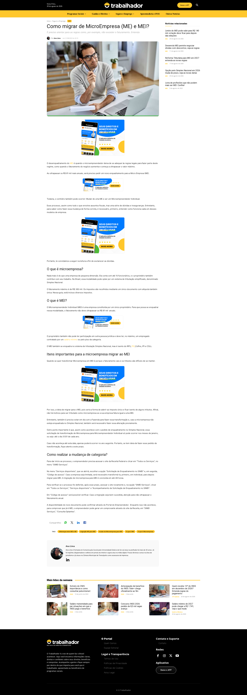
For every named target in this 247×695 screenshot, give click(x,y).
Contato (162, 643)
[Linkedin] (68, 560)
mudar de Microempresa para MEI (110, 531)
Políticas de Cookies (113, 668)
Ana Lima (57, 38)
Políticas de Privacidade (115, 663)
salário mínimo (70, 339)
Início (49, 21)
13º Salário (175, 597)
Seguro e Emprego (59, 21)
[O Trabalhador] (123, 5)
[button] (197, 5)
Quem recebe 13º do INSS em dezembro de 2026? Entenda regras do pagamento (184, 590)
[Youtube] (177, 656)
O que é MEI (130, 531)
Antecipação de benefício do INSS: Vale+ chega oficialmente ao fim (132, 588)
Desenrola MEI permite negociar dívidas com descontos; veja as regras (182, 46)
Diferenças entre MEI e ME (68, 531)
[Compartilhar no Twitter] (71, 523)
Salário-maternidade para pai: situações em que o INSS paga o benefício (81, 606)
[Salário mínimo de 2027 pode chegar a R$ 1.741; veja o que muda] (159, 608)
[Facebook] (158, 656)
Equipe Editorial (111, 647)
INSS (71, 594)
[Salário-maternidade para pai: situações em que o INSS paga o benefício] (57, 608)
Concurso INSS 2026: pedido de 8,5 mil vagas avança (131, 606)
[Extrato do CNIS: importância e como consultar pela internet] (57, 591)
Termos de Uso (111, 658)
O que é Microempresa (145, 531)
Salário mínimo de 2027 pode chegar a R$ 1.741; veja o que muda (183, 606)
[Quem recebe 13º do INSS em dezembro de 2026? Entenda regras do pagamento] (159, 591)
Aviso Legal (109, 672)
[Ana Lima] (49, 38)
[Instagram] (164, 656)
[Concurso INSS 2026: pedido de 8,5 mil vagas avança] (108, 608)
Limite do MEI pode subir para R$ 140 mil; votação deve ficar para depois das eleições (182, 33)
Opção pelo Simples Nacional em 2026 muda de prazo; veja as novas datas (182, 71)
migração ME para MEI (87, 531)
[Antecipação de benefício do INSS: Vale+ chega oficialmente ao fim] (108, 591)
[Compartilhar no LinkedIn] (78, 523)
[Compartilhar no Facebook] (84, 523)
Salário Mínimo (177, 612)
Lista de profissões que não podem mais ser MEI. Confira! (181, 84)
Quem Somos (110, 643)
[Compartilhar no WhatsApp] (65, 523)
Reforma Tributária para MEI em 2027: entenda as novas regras (182, 59)
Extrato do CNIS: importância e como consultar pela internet (80, 588)
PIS (133, 346)
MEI (69, 21)
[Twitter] (171, 656)
